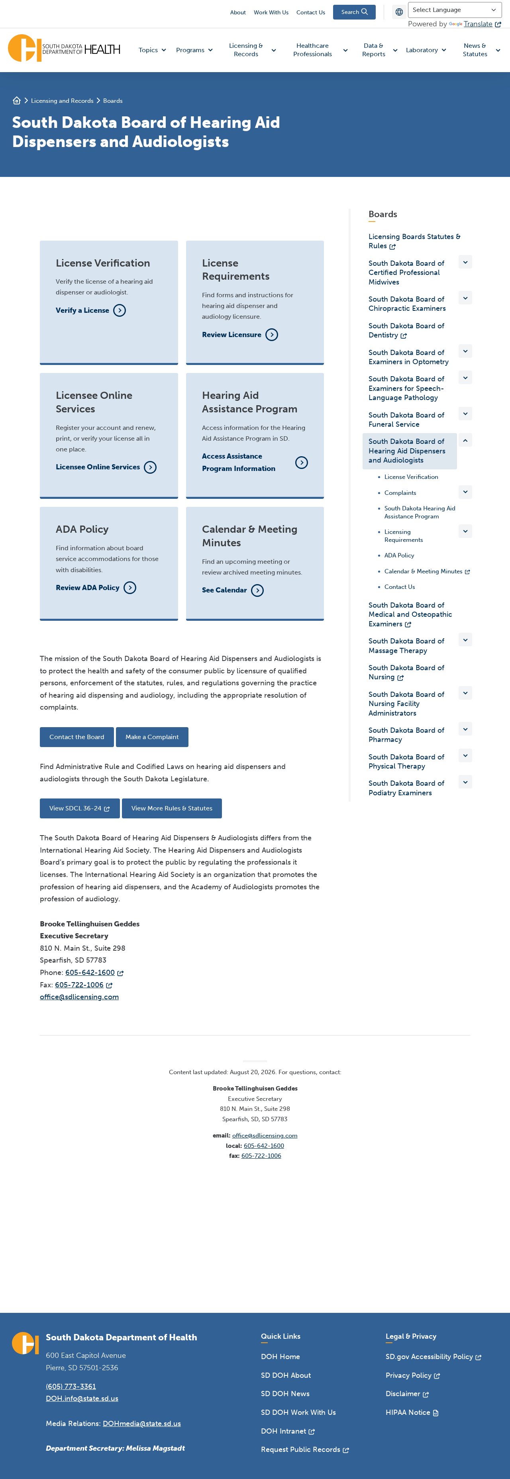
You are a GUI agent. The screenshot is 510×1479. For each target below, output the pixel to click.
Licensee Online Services (98, 467)
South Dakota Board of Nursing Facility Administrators (406, 704)
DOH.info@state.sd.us (82, 1398)
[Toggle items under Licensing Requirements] (465, 531)
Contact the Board (76, 737)
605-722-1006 (79, 985)
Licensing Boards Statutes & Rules (415, 241)
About (238, 12)
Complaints (400, 492)
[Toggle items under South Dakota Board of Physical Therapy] (465, 755)
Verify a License (82, 310)
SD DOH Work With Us (298, 1412)
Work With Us (271, 12)
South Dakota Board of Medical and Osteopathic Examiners (410, 614)
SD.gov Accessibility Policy (429, 1356)
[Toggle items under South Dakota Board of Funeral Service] (465, 413)
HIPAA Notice (408, 1412)
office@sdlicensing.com (79, 997)
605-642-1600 (90, 972)
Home (17, 100)
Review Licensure (231, 334)
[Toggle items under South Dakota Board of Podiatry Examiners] (465, 782)
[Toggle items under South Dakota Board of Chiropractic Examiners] (465, 297)
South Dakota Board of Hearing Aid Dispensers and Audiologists (407, 451)
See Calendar (224, 590)
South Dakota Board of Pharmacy (406, 735)
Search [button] (351, 12)
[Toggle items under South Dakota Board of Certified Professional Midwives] (465, 262)
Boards (113, 100)
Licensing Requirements (403, 535)
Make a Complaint (152, 737)
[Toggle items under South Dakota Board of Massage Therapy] (465, 639)
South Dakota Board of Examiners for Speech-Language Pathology (406, 388)
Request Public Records (300, 1449)
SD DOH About (286, 1375)
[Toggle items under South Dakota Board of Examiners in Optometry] (465, 351)
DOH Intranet (283, 1431)
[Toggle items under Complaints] (465, 491)
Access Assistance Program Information (238, 462)
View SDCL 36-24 (75, 808)
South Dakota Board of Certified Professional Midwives (406, 272)
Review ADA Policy (88, 587)
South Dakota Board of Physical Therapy (406, 762)
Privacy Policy (409, 1375)
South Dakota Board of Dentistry (406, 330)
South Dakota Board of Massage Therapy (406, 646)
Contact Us (310, 12)
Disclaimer (403, 1393)
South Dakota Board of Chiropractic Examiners (407, 304)
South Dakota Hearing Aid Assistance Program (419, 512)
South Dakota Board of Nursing (406, 672)
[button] (154, 50)
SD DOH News (285, 1393)
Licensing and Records (62, 100)
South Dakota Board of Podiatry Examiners (406, 788)
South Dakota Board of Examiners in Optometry (409, 357)
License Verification (411, 477)
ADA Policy (399, 555)
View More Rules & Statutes (171, 808)
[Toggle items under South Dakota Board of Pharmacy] (465, 729)
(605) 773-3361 (71, 1386)
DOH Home (280, 1356)
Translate (478, 24)
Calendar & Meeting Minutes (423, 571)
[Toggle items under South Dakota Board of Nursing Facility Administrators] (465, 693)
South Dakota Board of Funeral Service (406, 420)
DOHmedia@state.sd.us (142, 1423)
